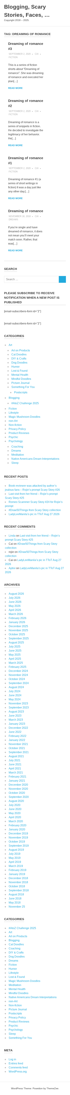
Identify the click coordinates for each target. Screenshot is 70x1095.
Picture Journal (20, 382)
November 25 (17, 906)
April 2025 (15, 658)
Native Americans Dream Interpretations (35, 458)
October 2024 (17, 679)
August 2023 (16, 711)
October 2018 (17, 886)
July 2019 (14, 853)
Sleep (15, 462)
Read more (15, 88)
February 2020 (17, 825)
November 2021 (18, 744)
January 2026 (17, 622)
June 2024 (15, 695)
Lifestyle (14, 412)
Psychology (16, 441)
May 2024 (15, 699)
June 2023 (15, 715)
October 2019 (17, 841)
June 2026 (15, 601)
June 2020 (15, 809)
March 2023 (16, 719)
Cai (37, 54)
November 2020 (18, 788)
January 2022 (17, 740)
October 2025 (17, 634)
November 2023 (18, 703)
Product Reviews (19, 433)
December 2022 (18, 727)
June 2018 (15, 898)
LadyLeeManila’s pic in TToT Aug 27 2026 (34, 514)
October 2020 (17, 792)
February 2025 (17, 666)
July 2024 (14, 691)
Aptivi (12, 568)
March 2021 (16, 772)
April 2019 (15, 861)
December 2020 (18, 784)
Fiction (13, 57)
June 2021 (15, 764)
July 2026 (14, 597)
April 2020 (15, 817)
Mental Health (19, 374)
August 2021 (16, 756)
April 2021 (15, 768)
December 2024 (18, 670)
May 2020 (15, 813)
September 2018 (19, 890)
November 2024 (18, 675)
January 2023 (17, 723)
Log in (12, 1059)
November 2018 (18, 882)
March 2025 (16, 662)
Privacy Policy (17, 429)
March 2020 (16, 821)
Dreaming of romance (25, 211)
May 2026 (15, 605)
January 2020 (17, 829)
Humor (15, 366)
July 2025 (14, 646)
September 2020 (19, 796)
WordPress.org (18, 1071)
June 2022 (15, 731)
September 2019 (19, 845)
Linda (12, 535)
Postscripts (20, 392)
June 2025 (15, 650)
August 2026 (16, 593)
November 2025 (18, 630)
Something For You (23, 387)
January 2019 (17, 874)
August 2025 (16, 642)
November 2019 (18, 837)
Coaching (17, 446)
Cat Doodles (19, 354)
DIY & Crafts (18, 358)
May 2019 (15, 857)
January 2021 (17, 780)
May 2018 (15, 902)
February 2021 (17, 776)
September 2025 (19, 638)
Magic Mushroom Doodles (24, 416)
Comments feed (18, 1067)
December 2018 (18, 878)
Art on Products (20, 350)
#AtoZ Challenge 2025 (25, 403)
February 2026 (17, 618)
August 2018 (16, 894)
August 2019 (16, 849)
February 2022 (17, 736)
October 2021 (17, 748)
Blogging (14, 397)
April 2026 (15, 610)
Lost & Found (19, 370)
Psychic (13, 437)
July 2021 (14, 760)
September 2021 (19, 752)
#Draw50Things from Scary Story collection (35, 510)
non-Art (13, 420)
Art (10, 345)
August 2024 (16, 687)
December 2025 (18, 626)
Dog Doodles (19, 362)
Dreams (13, 219)
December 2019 (18, 833)
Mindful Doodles (21, 378)
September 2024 (19, 683)
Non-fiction (15, 424)
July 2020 (14, 805)
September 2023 (19, 707)
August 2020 (16, 801)
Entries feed (16, 1063)
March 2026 (16, 614)
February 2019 (17, 870)
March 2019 (16, 866)
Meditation (17, 454)
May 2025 (15, 654)
